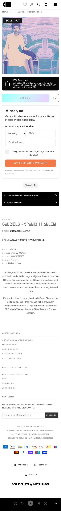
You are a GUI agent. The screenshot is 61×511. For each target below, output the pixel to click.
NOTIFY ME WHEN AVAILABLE (30, 163)
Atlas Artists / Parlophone (27, 240)
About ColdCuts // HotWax (15, 374)
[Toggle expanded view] (56, 503)
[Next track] (38, 503)
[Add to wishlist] (55, 98)
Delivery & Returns (11, 358)
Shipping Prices (10, 349)
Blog (4, 379)
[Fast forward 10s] (45, 503)
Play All (29, 185)
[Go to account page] (31, 4)
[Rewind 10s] (15, 503)
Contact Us (8, 383)
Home (5, 12)
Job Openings (9, 388)
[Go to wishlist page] (25, 4)
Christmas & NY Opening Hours (17, 340)
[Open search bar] (38, 4)
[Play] (30, 503)
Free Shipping (9, 344)
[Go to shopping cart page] (45, 4)
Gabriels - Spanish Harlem (30, 12)
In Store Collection (12, 354)
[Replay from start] (22, 503)
